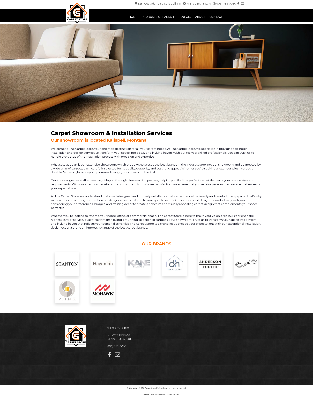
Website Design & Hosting (153, 394)
